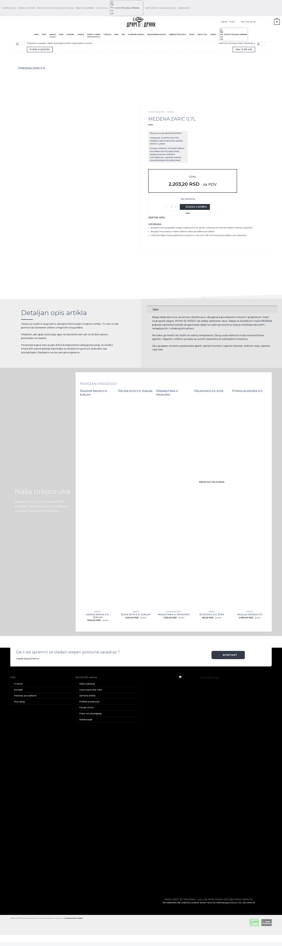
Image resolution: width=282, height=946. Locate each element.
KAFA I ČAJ (202, 34)
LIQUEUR (168, 157)
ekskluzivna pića (158, 154)
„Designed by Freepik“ (73, 918)
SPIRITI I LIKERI (93, 34)
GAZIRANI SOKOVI (136, 34)
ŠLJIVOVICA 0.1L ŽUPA (211, 614)
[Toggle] (149, 309)
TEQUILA (107, 34)
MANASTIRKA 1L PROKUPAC (174, 614)
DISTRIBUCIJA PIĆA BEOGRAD (164, 151)
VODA (191, 34)
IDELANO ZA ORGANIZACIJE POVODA (55, 8)
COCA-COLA (102, 8)
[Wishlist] (267, 22)
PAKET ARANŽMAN (85, 8)
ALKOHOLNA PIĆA (156, 112)
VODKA (80, 34)
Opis (156, 309)
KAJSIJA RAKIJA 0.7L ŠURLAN (97, 616)
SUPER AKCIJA (9, 8)
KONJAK (70, 34)
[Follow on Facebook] (273, 8)
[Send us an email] (278, 8)
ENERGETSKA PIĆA (177, 34)
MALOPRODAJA (167, 141)
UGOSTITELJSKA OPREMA (126, 8)
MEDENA (266, 321)
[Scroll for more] (141, 292)
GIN (123, 34)
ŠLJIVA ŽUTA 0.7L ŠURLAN (135, 614)
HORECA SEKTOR (26, 8)
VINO (36, 34)
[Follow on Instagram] (275, 8)
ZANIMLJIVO (184, 8)
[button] (4, 21)
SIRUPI (213, 34)
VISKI (61, 34)
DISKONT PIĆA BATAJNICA (171, 148)
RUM (116, 34)
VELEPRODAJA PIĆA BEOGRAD (165, 160)
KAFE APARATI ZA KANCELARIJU (160, 8)
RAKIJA (52, 34)
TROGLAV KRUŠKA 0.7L (250, 614)
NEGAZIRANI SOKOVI (156, 34)
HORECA (154, 141)
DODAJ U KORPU (196, 206)
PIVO (44, 34)
